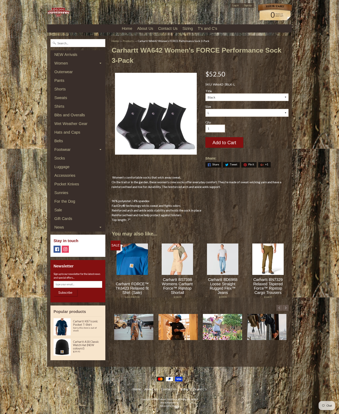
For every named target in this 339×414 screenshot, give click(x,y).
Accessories (64, 175)
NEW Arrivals (65, 54)
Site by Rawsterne (169, 402)
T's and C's (207, 28)
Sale (58, 210)
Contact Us (168, 28)
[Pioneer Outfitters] (58, 12)
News (59, 227)
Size (208, 106)
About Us (145, 28)
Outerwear (63, 72)
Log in (235, 5)
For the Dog (64, 201)
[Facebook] (57, 249)
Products (128, 41)
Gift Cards (63, 218)
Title (208, 91)
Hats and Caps (67, 132)
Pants (59, 80)
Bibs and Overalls (69, 115)
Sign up (248, 5)
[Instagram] (65, 249)
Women (61, 63)
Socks (59, 158)
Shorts (60, 89)
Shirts (59, 106)
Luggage (61, 167)
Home (127, 28)
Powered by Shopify (170, 406)
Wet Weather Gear (70, 123)
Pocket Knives (66, 184)
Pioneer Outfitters (167, 399)
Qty (208, 122)
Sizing (187, 28)
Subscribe (65, 292)
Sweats (60, 98)
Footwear (62, 149)
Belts (58, 141)
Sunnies (61, 193)
